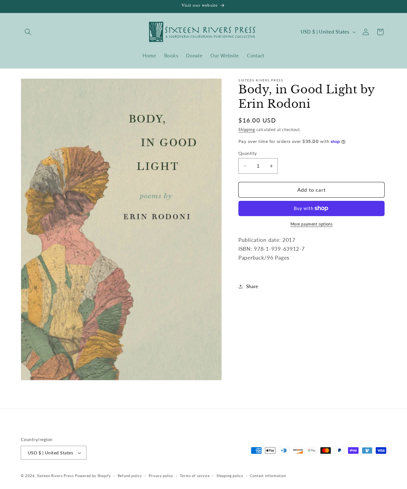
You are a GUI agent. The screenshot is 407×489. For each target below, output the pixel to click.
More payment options (311, 224)
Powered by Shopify (93, 475)
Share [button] (252, 286)
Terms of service (195, 475)
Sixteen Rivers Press (55, 475)
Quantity (247, 153)
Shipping (246, 129)
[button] (28, 32)
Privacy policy (161, 475)
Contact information (268, 475)
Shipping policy (230, 475)
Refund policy (130, 475)
